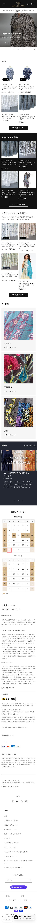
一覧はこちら (8, 348)
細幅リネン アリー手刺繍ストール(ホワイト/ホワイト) (9, 117)
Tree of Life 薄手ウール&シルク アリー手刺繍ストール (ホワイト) (26, 285)
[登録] (30, 880)
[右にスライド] (23, 500)
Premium (8, 43)
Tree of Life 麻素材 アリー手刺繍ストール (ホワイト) (9, 245)
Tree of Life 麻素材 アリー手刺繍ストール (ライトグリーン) (9, 276)
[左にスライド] (14, 500)
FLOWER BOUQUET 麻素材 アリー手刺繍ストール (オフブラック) (27, 194)
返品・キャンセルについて (12, 834)
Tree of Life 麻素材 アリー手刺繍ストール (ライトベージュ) (27, 246)
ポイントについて (9, 847)
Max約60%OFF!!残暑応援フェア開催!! (17, 474)
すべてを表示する (18, 128)
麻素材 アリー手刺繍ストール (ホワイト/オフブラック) (27, 163)
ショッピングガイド (10, 856)
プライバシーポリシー (11, 820)
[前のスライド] (14, 49)
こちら (12, 727)
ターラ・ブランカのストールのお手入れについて (18, 862)
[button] (4, 4)
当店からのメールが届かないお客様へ (16, 852)
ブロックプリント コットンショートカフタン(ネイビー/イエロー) (27, 88)
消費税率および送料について (13, 867)
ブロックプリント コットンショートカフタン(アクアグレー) (9, 88)
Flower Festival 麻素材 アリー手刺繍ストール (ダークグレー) (27, 118)
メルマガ (7, 838)
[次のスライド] (23, 49)
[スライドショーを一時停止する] (35, 49)
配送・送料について (10, 829)
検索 (5, 816)
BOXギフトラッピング (11, 843)
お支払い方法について (11, 825)
